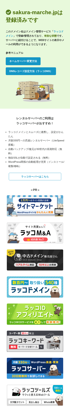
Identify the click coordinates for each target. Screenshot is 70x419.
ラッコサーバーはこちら (35, 176)
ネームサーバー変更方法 (23, 61)
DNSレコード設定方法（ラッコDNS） (30, 71)
